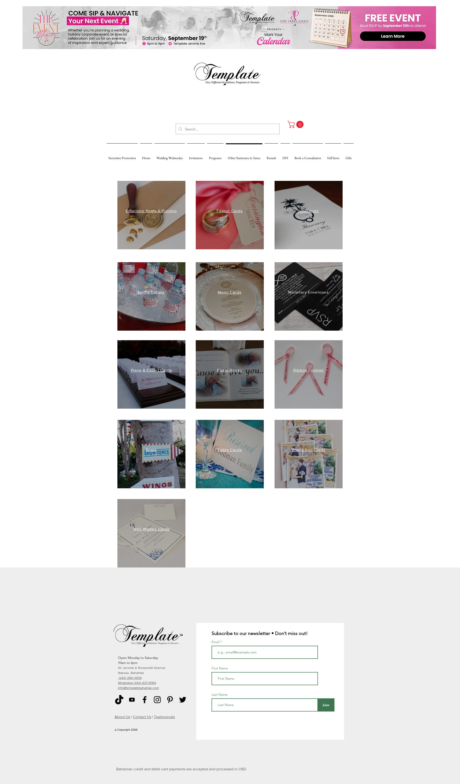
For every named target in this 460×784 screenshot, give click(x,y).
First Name (220, 668)
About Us (122, 717)
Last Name (220, 694)
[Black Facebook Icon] (144, 699)
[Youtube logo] (132, 699)
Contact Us (142, 717)
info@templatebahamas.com (138, 688)
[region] (151, 215)
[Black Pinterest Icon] (170, 699)
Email (216, 642)
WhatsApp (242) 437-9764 (137, 683)
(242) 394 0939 (130, 678)
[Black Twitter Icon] (182, 699)
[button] (296, 124)
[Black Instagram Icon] (157, 699)
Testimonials (164, 717)
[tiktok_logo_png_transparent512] (119, 699)
